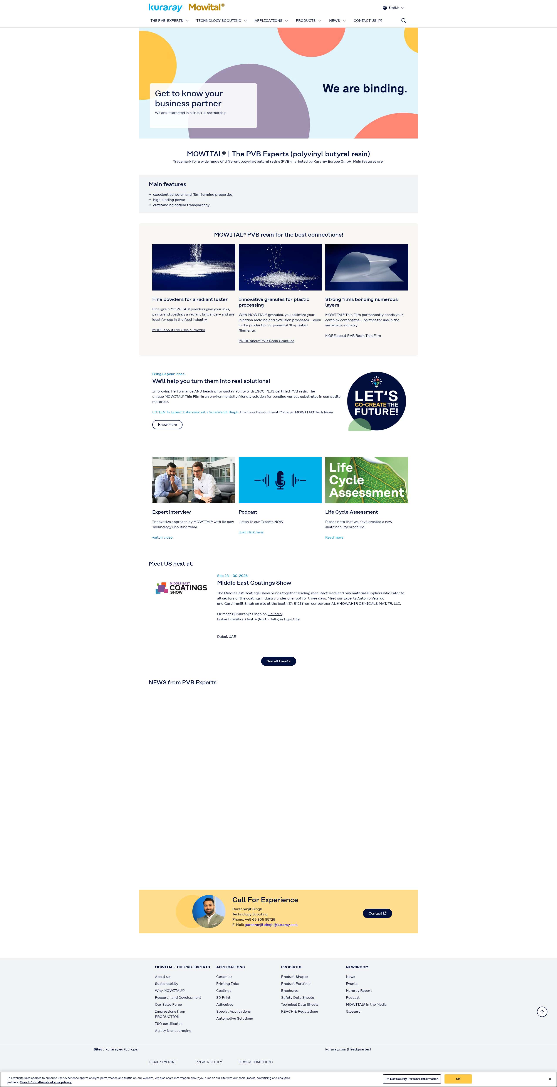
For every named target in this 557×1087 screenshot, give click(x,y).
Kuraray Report (359, 990)
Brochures (290, 990)
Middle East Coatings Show (254, 582)
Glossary (353, 1011)
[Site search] (403, 20)
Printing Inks (227, 984)
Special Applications (233, 1011)
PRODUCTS (306, 20)
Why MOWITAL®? (170, 990)
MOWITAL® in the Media (366, 1004)
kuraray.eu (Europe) (122, 1049)
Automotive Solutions (234, 1018)
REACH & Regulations (299, 1011)
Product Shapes (294, 977)
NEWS (334, 20)
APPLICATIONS (268, 20)
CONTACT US (365, 20)
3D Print (223, 997)
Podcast (353, 997)
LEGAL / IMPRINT (162, 1062)
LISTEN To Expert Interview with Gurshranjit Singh (195, 412)
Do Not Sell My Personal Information (412, 1078)
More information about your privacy (46, 1082)
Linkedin (275, 614)
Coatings (223, 990)
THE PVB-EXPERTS (167, 20)
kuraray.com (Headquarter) (348, 1049)
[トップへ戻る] (542, 1012)
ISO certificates (168, 1024)
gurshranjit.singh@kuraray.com (271, 925)
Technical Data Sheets (300, 1004)
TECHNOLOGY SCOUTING (218, 20)
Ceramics (224, 977)
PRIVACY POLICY (209, 1062)
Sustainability (166, 984)
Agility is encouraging (173, 1031)
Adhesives (224, 1004)
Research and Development (178, 997)
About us (162, 977)
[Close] (550, 1079)
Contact (375, 913)
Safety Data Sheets (297, 997)
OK (458, 1078)
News (350, 977)
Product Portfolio (295, 984)
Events (351, 984)
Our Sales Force (168, 1004)
